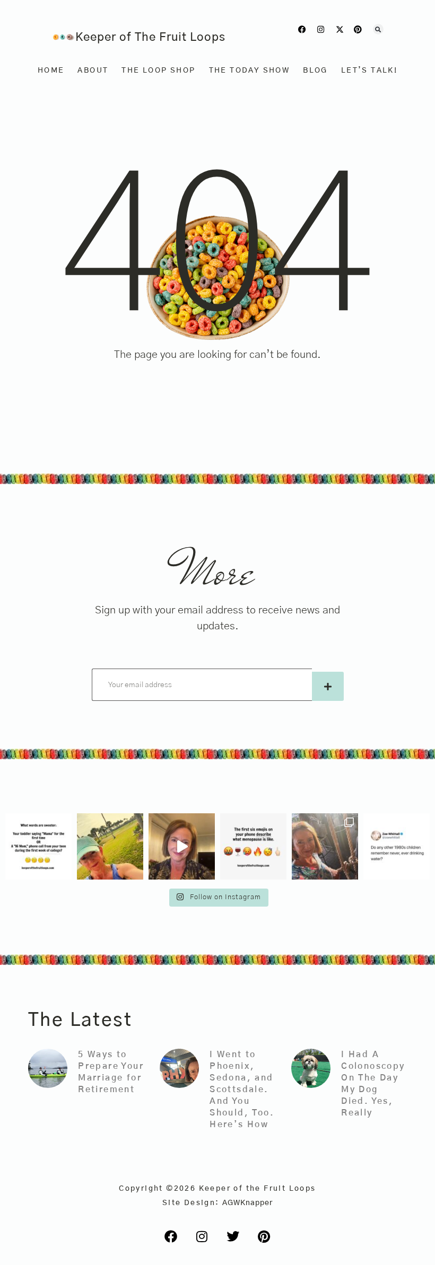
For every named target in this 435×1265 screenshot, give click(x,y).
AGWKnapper (247, 1203)
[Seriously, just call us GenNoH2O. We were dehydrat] (396, 846)
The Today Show (249, 70)
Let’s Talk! (369, 70)
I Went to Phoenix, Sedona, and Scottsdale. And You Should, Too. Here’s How (242, 1089)
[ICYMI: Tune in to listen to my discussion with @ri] (182, 846)
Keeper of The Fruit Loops (150, 37)
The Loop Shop (158, 70)
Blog (315, 70)
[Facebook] (303, 29)
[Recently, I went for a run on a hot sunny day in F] (110, 846)
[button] (378, 29)
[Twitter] (233, 1236)
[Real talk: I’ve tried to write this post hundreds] (325, 846)
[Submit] (328, 686)
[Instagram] (321, 29)
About (92, 70)
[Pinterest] (358, 29)
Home (51, 70)
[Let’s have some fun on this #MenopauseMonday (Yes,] (253, 846)
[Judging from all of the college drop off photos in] (38, 846)
